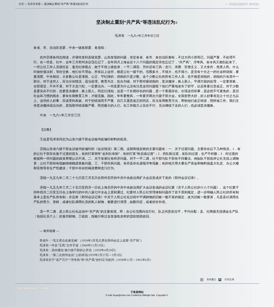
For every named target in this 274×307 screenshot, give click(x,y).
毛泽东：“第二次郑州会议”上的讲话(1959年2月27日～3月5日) (81, 255)
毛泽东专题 (34, 3)
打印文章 (229, 279)
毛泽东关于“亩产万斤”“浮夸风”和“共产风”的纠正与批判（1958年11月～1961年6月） (96, 259)
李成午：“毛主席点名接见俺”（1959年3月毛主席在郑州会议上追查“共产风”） (91, 240)
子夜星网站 (137, 292)
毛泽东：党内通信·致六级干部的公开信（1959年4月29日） (79, 250)
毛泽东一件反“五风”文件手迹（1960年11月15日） (73, 245)
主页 (21, 3)
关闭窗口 (211, 279)
